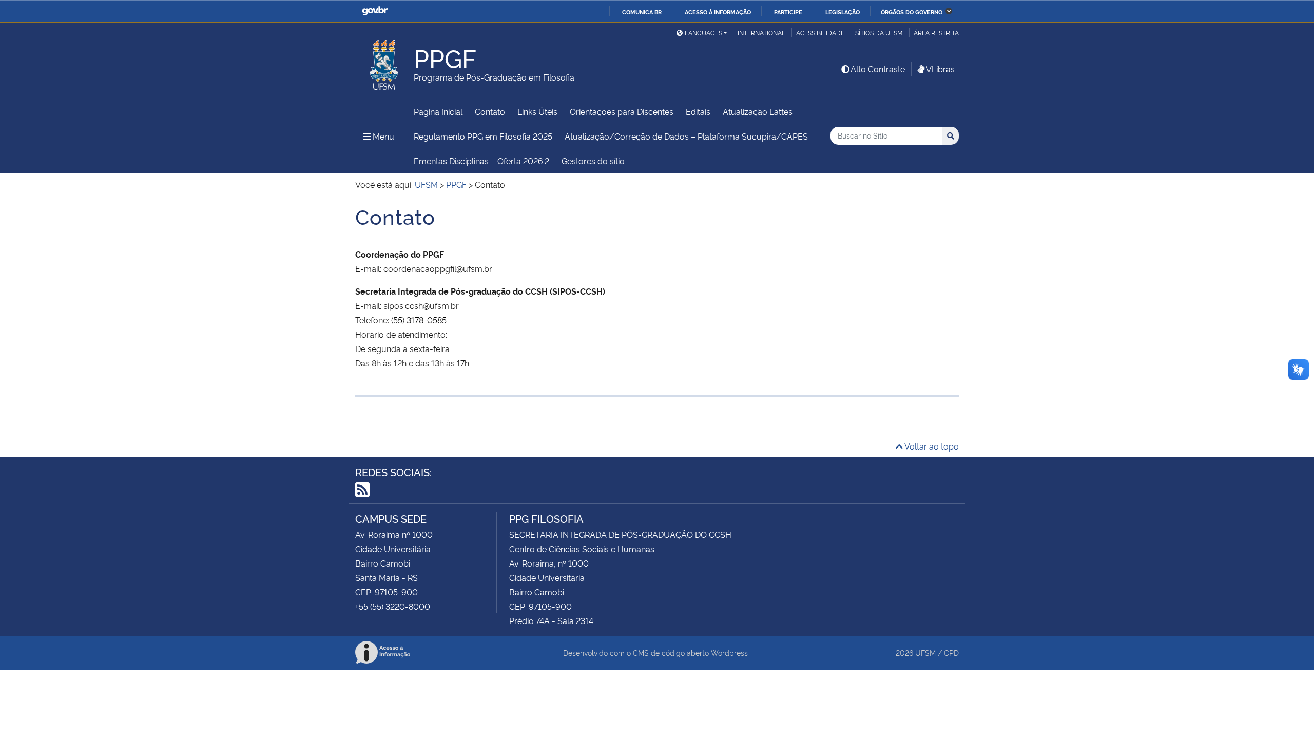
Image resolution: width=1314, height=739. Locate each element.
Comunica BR (642, 12)
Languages (703, 32)
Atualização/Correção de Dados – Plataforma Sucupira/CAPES (686, 136)
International (761, 32)
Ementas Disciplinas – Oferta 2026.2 (481, 160)
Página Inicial (438, 111)
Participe (788, 12)
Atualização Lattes (758, 111)
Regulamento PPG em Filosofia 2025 (483, 136)
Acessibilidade (820, 32)
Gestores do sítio (593, 160)
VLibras (940, 68)
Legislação (842, 12)
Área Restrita (936, 32)
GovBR (375, 11)
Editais (698, 111)
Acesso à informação (718, 12)
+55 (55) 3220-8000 (392, 606)
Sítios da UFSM (879, 32)
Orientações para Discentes (621, 111)
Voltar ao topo (931, 446)
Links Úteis (537, 111)
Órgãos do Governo (911, 12)
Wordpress (729, 652)
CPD (951, 652)
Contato (490, 111)
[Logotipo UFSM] (384, 62)
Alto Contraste (878, 68)
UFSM (925, 652)
